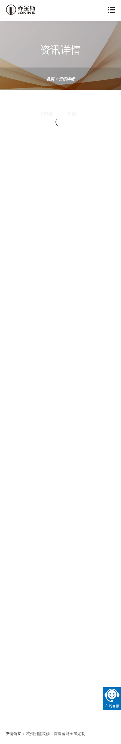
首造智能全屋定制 (69, 733)
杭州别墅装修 (38, 733)
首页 (50, 78)
